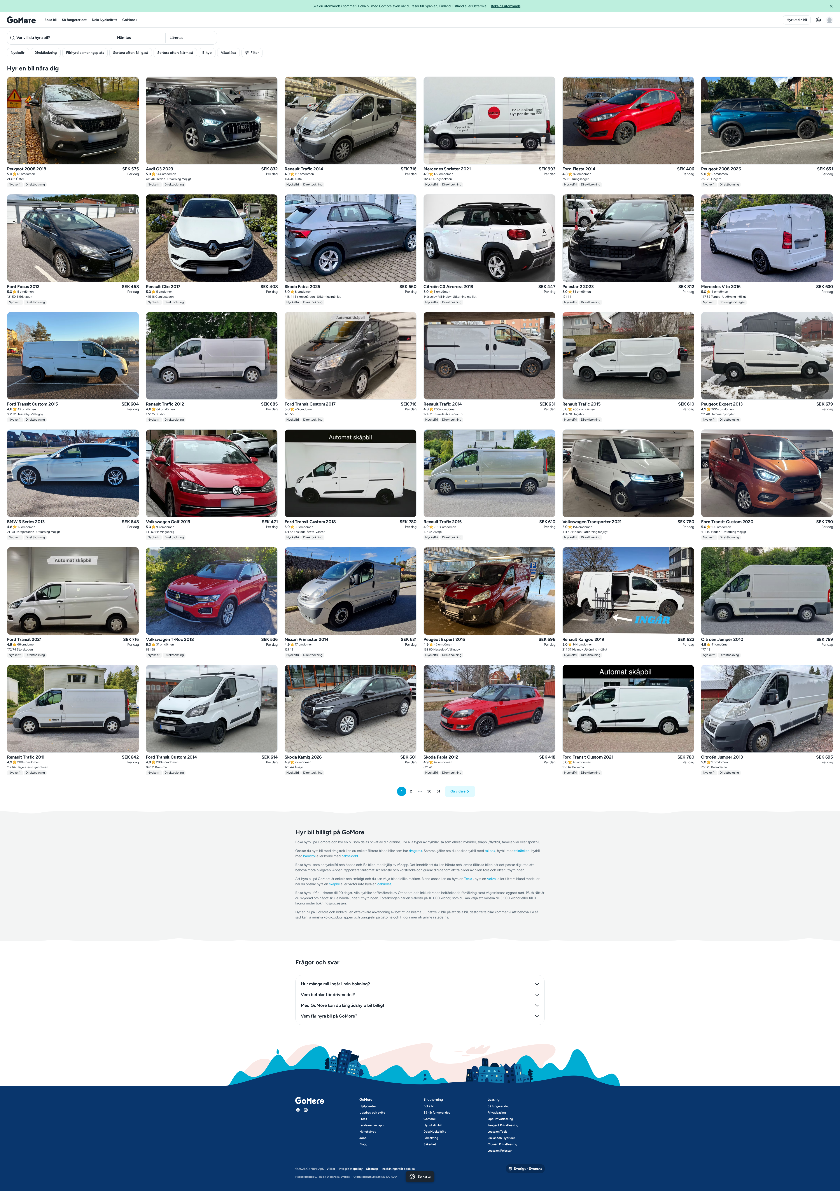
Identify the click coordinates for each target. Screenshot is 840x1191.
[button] (833, 6)
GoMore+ (129, 20)
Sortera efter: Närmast (175, 53)
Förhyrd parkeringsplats (85, 53)
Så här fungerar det (437, 1112)
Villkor (331, 1169)
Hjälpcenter (367, 1106)
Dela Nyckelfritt (104, 20)
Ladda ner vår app (371, 1125)
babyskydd (349, 856)
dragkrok (415, 851)
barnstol (309, 856)
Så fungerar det (74, 20)
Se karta (424, 1176)
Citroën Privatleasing (502, 1144)
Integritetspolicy (351, 1169)
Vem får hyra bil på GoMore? (329, 1016)
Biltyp (207, 53)
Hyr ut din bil (797, 20)
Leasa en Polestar (500, 1151)
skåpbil (334, 884)
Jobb (362, 1138)
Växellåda (228, 53)
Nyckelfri (18, 53)
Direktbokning (46, 53)
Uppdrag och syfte (372, 1112)
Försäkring (431, 1138)
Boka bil (50, 20)
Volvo (491, 879)
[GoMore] (21, 20)
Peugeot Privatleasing (503, 1125)
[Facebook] (298, 1109)
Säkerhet (430, 1144)
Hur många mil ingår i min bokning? (335, 983)
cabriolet (384, 884)
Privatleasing (497, 1112)
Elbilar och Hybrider (501, 1138)
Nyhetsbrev (367, 1131)
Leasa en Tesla (497, 1131)
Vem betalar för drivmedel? (328, 994)
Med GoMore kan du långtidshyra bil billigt (343, 1005)
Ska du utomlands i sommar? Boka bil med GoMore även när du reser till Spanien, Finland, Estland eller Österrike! (416, 6)
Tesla (468, 879)
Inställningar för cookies (398, 1169)
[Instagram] (305, 1109)
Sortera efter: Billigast (130, 53)
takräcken (522, 851)
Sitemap (372, 1169)
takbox (490, 851)
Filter (254, 53)
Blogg (363, 1144)
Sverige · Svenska (528, 1169)
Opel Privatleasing (500, 1119)
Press (363, 1119)
